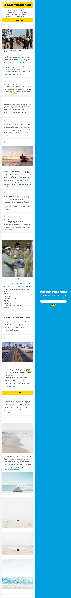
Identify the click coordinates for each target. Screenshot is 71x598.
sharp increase (24, 285)
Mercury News (7, 186)
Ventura (13, 285)
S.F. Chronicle (26, 180)
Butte (17, 283)
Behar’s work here (14, 469)
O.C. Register (7, 69)
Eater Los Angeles (12, 386)
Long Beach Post (18, 180)
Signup (53, 304)
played (19, 57)
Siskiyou (11, 283)
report (14, 378)
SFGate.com (18, 204)
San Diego (6, 285)
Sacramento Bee (8, 114)
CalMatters (6, 209)
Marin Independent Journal (23, 69)
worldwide (6, 307)
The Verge (13, 412)
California (17, 305)
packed (16, 59)
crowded (29, 56)
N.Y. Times (6, 135)
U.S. (23, 305)
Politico (12, 375)
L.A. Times (13, 69)
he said (21, 62)
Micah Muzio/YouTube (17, 74)
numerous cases (23, 286)
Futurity (8, 412)
